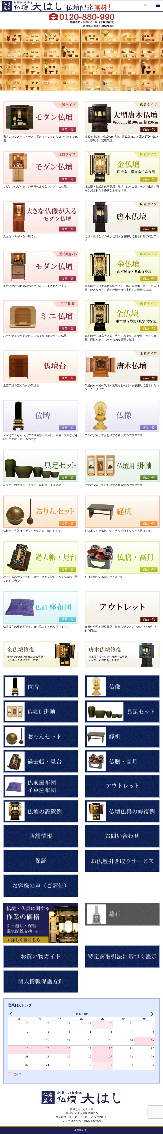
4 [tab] (85, 95)
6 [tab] (97, 95)
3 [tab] (78, 95)
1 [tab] (65, 95)
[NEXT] (151, 1014)
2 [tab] (72, 95)
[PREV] (12, 1014)
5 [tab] (91, 95)
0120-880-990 (92, 1120)
